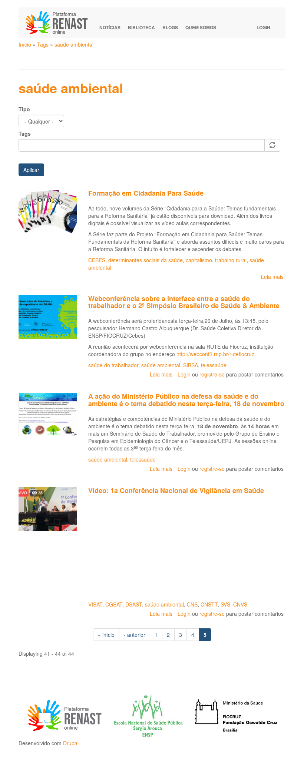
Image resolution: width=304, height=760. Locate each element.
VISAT (95, 604)
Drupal (71, 743)
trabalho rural (231, 260)
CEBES (96, 260)
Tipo (24, 109)
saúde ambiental (73, 44)
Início (25, 44)
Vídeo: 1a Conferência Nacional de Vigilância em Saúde (176, 490)
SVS (225, 604)
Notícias (109, 27)
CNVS (240, 604)
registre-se (212, 374)
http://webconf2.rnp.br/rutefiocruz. (216, 354)
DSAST (133, 604)
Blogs (170, 27)
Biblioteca (141, 27)
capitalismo (199, 260)
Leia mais (272, 276)
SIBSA (190, 365)
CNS (192, 604)
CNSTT (209, 604)
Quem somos (200, 27)
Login (263, 27)
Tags (43, 44)
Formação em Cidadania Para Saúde (146, 193)
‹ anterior (134, 634)
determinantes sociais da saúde (145, 260)
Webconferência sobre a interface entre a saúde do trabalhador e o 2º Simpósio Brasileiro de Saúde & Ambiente (184, 302)
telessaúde (214, 365)
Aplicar (31, 169)
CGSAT (113, 604)
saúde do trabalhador (113, 365)
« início (106, 634)
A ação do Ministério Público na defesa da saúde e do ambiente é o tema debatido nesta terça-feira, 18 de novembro (186, 399)
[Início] (60, 22)
